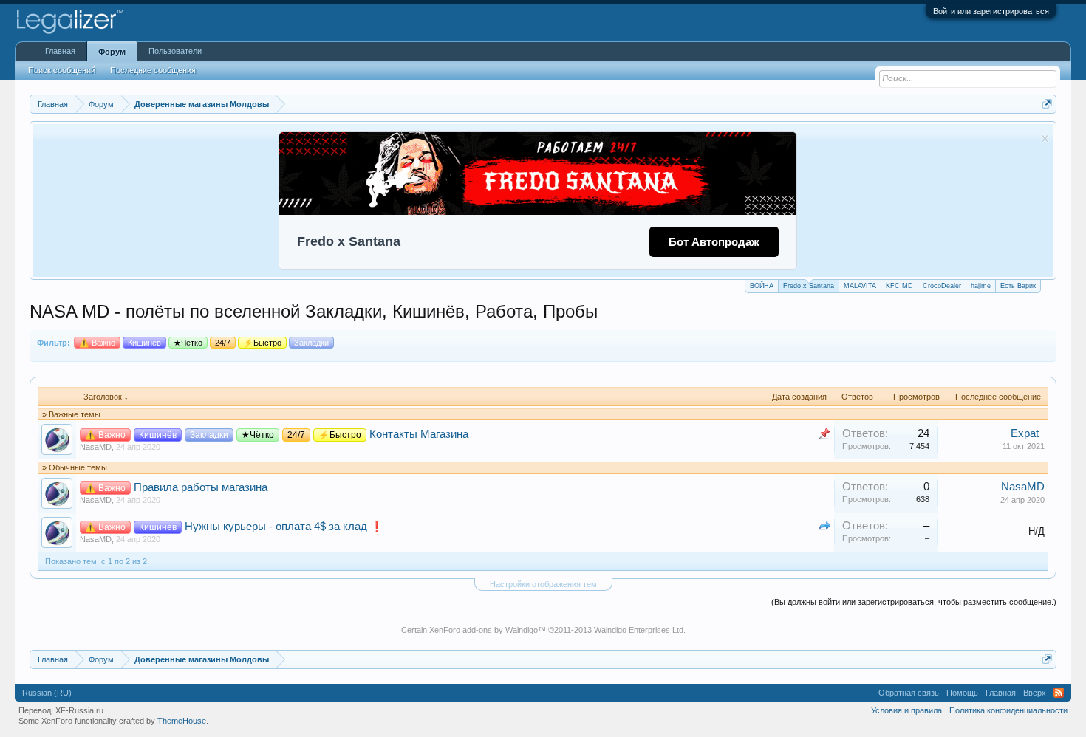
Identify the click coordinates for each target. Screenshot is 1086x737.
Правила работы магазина (200, 487)
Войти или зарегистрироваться (991, 11)
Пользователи (175, 51)
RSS (1058, 693)
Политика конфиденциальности (1008, 710)
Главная (60, 51)
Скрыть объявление (1045, 138)
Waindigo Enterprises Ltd (638, 629)
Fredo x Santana (808, 285)
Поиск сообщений (61, 70)
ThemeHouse (181, 720)
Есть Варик (1018, 285)
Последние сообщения (153, 70)
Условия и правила (906, 710)
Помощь (962, 692)
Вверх (1034, 692)
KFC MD (899, 285)
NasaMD (96, 446)
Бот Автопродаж (714, 242)
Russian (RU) (47, 692)
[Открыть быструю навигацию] (1047, 104)
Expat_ (1028, 433)
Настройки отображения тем (543, 584)
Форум (112, 51)
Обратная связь (908, 692)
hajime (981, 285)
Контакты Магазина (418, 434)
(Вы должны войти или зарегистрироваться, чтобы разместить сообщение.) (913, 601)
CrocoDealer (942, 285)
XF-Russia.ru (79, 710)
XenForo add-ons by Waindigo (483, 629)
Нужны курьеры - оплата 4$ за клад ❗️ (284, 526)
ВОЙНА (761, 285)
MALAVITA (860, 285)
